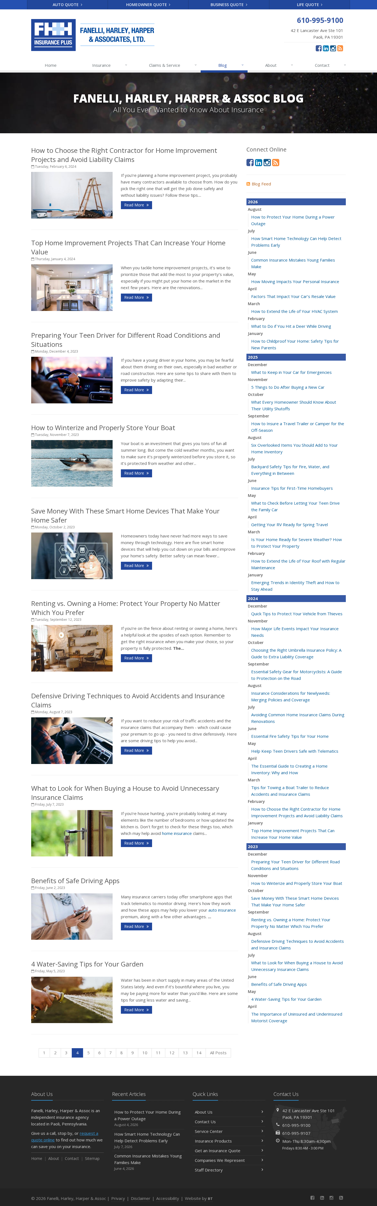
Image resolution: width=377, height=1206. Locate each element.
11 (158, 1052)
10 (144, 1052)
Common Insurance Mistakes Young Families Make (148, 1162)
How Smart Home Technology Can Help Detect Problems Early (147, 1140)
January (255, 333)
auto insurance (222, 910)
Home (51, 65)
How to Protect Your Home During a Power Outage (147, 1118)
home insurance (177, 833)
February (256, 318)
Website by (199, 1198)
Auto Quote (66, 4)
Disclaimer (140, 1198)
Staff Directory (209, 1170)
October (256, 394)
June (252, 252)
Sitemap (92, 1158)
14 (199, 1052)
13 (185, 1052)
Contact (330, 65)
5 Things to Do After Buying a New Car (288, 387)
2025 (253, 357)
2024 (253, 598)
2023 (253, 846)
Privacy (118, 1198)
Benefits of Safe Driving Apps (75, 880)
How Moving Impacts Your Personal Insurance (295, 281)
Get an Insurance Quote (217, 1150)
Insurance (109, 65)
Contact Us (205, 1121)
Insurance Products (213, 1141)
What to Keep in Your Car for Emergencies (291, 372)
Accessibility (167, 1198)
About (279, 65)
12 (171, 1052)
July (251, 230)
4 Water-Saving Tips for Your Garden (87, 963)
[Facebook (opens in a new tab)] (319, 48)
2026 (253, 201)
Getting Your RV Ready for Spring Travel (289, 524)
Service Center (209, 1131)
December (257, 364)
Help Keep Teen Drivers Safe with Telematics (294, 751)
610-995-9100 (296, 1125)
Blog (230, 65)
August (255, 209)
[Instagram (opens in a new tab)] (333, 48)
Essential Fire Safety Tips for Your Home (290, 736)
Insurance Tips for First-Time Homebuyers (292, 488)
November (258, 379)
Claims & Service (173, 65)
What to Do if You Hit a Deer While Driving (291, 326)
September (258, 416)
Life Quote (308, 4)
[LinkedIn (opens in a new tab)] (326, 48)
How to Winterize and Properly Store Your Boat (103, 427)
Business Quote (228, 4)
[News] (340, 48)
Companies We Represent (220, 1160)
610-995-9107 (296, 1133)
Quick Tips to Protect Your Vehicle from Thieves (297, 613)
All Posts (218, 1052)
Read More (134, 204)
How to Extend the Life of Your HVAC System (294, 311)
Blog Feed (261, 184)
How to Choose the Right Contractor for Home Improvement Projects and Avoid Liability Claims (124, 155)
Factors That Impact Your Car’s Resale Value (293, 296)
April (252, 288)
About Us (204, 1112)
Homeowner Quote (147, 4)
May (252, 273)
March (254, 303)
